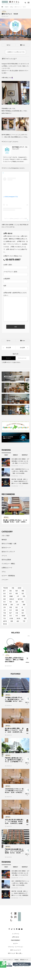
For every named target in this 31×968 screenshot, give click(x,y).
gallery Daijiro (5, 113)
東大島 (18, 618)
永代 (17, 615)
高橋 (13, 588)
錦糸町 (19, 588)
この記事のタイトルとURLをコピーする (15, 52)
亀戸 (10, 613)
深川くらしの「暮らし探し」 (15, 953)
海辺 (23, 601)
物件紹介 (4, 539)
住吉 (4, 593)
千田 (24, 621)
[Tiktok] (11, 929)
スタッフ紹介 (6, 535)
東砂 (12, 604)
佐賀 (23, 610)
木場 (17, 613)
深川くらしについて (15, 950)
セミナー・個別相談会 (8, 575)
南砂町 (23, 615)
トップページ (15, 933)
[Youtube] (19, 929)
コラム (20, 475)
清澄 (4, 599)
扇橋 (24, 604)
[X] (14, 929)
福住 (10, 590)
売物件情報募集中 (15, 940)
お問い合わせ (15, 937)
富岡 (25, 618)
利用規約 (17, 959)
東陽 (23, 590)
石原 (4, 615)
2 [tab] (15, 513)
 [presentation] (28, 635)
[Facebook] (16, 929)
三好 (4, 610)
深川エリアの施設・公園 (9, 543)
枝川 (10, 593)
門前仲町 (5, 588)
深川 (10, 615)
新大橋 (5, 604)
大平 (18, 596)
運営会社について (24, 959)
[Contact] (21, 929)
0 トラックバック (22, 358)
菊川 (23, 613)
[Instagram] (9, 929)
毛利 (10, 601)
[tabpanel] (15, 510)
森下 (4, 590)
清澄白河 (11, 599)
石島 (24, 596)
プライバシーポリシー (14, 244)
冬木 (4, 601)
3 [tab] (17, 513)
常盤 (10, 607)
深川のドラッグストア (8, 551)
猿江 (17, 607)
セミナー (15, 943)
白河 (18, 604)
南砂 (18, 621)
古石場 (11, 618)
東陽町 (11, 596)
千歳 (4, 613)
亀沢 (17, 590)
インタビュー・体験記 (8, 563)
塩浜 (23, 593)
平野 (4, 596)
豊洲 (12, 621)
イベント (21, 465)
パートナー (5, 579)
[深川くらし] (11, 2)
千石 (4, 618)
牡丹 (10, 610)
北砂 (17, 601)
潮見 (17, 593)
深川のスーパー (6, 547)
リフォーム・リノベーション (15, 946)
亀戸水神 (20, 599)
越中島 (5, 621)
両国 (17, 610)
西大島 (5, 624)
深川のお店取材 (6, 559)
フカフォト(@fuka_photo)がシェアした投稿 (15, 218)
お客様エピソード (7, 567)
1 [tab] (14, 513)
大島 (4, 607)
